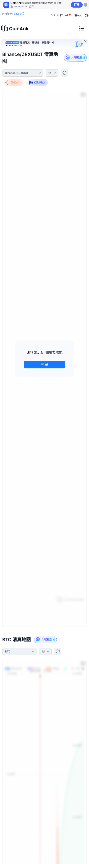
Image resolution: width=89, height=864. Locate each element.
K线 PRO (39, 82)
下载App (77, 15)
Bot (53, 15)
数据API (15, 82)
